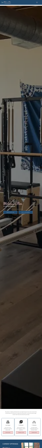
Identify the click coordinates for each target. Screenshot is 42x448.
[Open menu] (37, 2)
